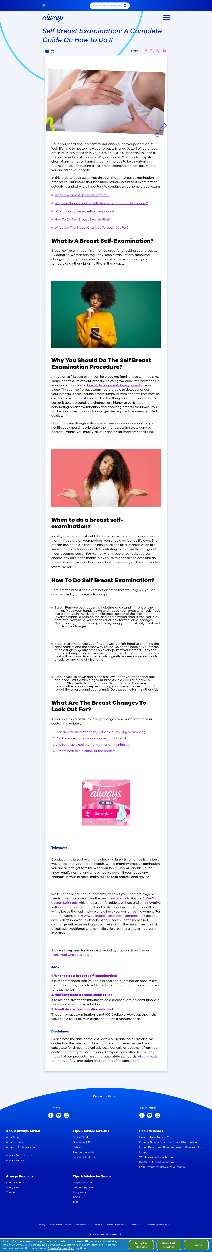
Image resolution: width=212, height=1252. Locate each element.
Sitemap (98, 1224)
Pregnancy (80, 1192)
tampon (57, 916)
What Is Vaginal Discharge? (156, 1157)
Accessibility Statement (157, 1224)
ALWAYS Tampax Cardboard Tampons (109, 916)
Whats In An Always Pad (21, 1147)
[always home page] (53, 18)
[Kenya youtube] (58, 1115)
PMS (75, 1202)
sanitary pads (119, 898)
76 (52, 51)
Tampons (12, 1192)
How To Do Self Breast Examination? (83, 219)
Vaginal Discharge (84, 1182)
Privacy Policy (96, 1245)
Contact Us (136, 1224)
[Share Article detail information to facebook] (146, 51)
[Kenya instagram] (66, 1115)
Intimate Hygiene (83, 1187)
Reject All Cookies (169, 1245)
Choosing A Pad (83, 1142)
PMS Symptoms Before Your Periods (162, 1167)
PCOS (76, 1197)
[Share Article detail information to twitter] (152, 51)
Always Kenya (15, 1160)
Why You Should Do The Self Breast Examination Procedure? (101, 203)
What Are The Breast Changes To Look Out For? (91, 227)
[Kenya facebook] (50, 1115)
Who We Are (13, 1137)
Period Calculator (84, 1157)
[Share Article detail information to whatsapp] (158, 51)
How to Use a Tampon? (154, 1137)
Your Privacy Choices (60, 1224)
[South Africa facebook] (142, 1115)
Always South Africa (19, 1155)
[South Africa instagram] (157, 1115)
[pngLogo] (46, 6)
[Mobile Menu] (166, 17)
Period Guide (81, 1137)
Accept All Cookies (141, 1245)
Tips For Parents (83, 1152)
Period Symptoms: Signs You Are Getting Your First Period (171, 1149)
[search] (125, 5)
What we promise (17, 1142)
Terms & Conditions (116, 1224)
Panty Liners (14, 1187)
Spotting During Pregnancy (156, 1162)
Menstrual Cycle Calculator (72, 955)
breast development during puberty (114, 385)
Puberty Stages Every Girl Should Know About (168, 1142)
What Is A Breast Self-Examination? (82, 195)
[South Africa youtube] (149, 1115)
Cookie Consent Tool (61, 1248)
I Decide (196, 1245)
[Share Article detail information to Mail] (164, 51)
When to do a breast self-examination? (84, 211)
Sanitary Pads (15, 1182)
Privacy (41, 1224)
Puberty (78, 1147)
